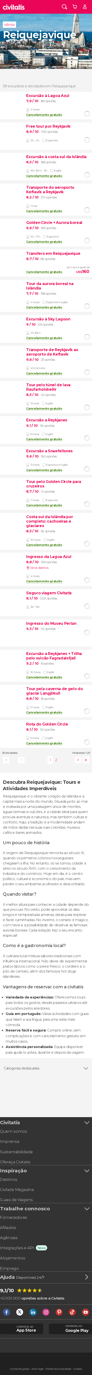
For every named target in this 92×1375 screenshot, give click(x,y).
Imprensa (9, 1141)
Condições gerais (19, 1369)
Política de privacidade (58, 1369)
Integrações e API (17, 1247)
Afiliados (8, 1227)
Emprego (9, 1268)
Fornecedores (13, 1217)
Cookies (77, 1369)
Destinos (8, 1179)
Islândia (9, 24)
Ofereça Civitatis (15, 1162)
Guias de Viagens (16, 1199)
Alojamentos (12, 1258)
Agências (8, 1237)
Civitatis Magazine (17, 1189)
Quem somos (13, 1131)
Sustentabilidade (16, 1151)
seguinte (77, 760)
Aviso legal (37, 1369)
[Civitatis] (14, 7)
